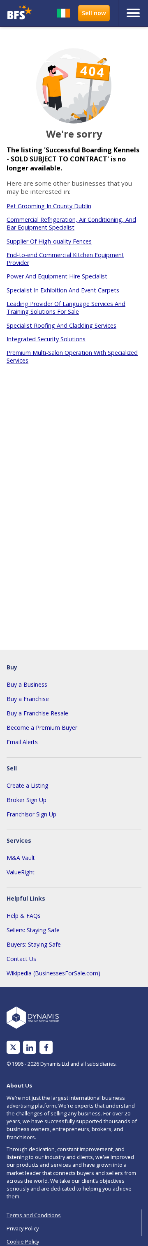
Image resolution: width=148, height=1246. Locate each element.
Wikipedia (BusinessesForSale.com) (53, 973)
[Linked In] (29, 1047)
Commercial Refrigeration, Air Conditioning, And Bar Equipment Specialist (71, 223)
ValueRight (21, 872)
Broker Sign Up (26, 800)
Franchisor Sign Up (31, 814)
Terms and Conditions (34, 1215)
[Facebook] (46, 1047)
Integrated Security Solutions (46, 339)
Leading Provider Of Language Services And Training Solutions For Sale (66, 307)
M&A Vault (21, 858)
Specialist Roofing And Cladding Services (61, 325)
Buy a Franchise (28, 699)
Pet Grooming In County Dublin (49, 206)
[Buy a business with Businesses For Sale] (20, 13)
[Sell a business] (94, 13)
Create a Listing (27, 785)
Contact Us (21, 959)
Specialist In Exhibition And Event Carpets (63, 290)
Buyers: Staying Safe (34, 944)
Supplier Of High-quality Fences (49, 241)
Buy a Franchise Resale (37, 713)
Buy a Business (27, 684)
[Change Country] (63, 13)
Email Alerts (22, 742)
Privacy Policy (23, 1228)
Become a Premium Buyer (42, 727)
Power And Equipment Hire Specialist (57, 276)
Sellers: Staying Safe (33, 930)
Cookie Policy (23, 1241)
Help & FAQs (24, 916)
